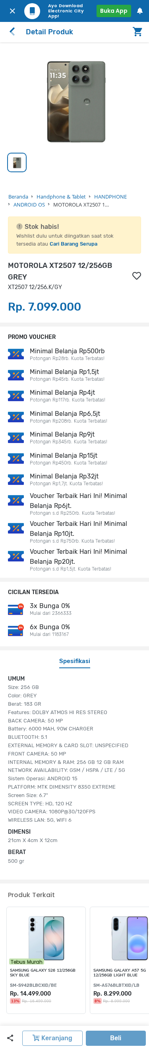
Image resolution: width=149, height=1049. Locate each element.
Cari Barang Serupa (73, 244)
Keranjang (56, 1038)
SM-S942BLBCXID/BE (33, 985)
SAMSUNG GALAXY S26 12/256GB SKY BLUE (42, 973)
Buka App (114, 11)
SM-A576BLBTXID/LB (116, 985)
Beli (115, 1038)
